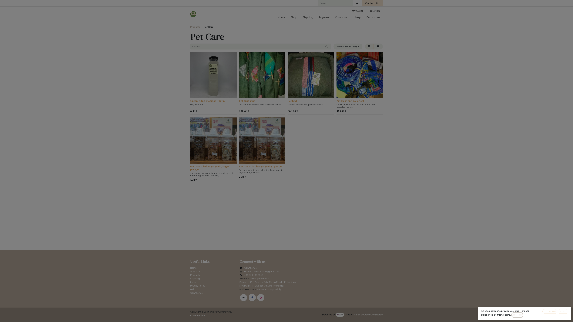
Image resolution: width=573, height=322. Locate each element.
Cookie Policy (517, 315)
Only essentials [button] (550, 311)
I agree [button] (563, 311)
